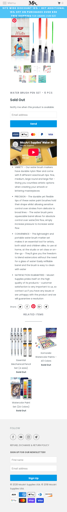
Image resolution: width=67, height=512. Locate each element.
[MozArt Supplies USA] (33, 3)
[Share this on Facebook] (26, 306)
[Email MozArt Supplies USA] (37, 437)
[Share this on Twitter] (20, 306)
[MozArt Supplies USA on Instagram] (29, 437)
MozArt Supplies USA (29, 484)
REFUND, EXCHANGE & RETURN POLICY (29, 445)
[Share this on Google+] (39, 306)
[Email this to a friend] (46, 306)
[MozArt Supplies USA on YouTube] (21, 437)
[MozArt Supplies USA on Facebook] (13, 437)
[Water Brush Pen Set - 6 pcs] (33, 39)
